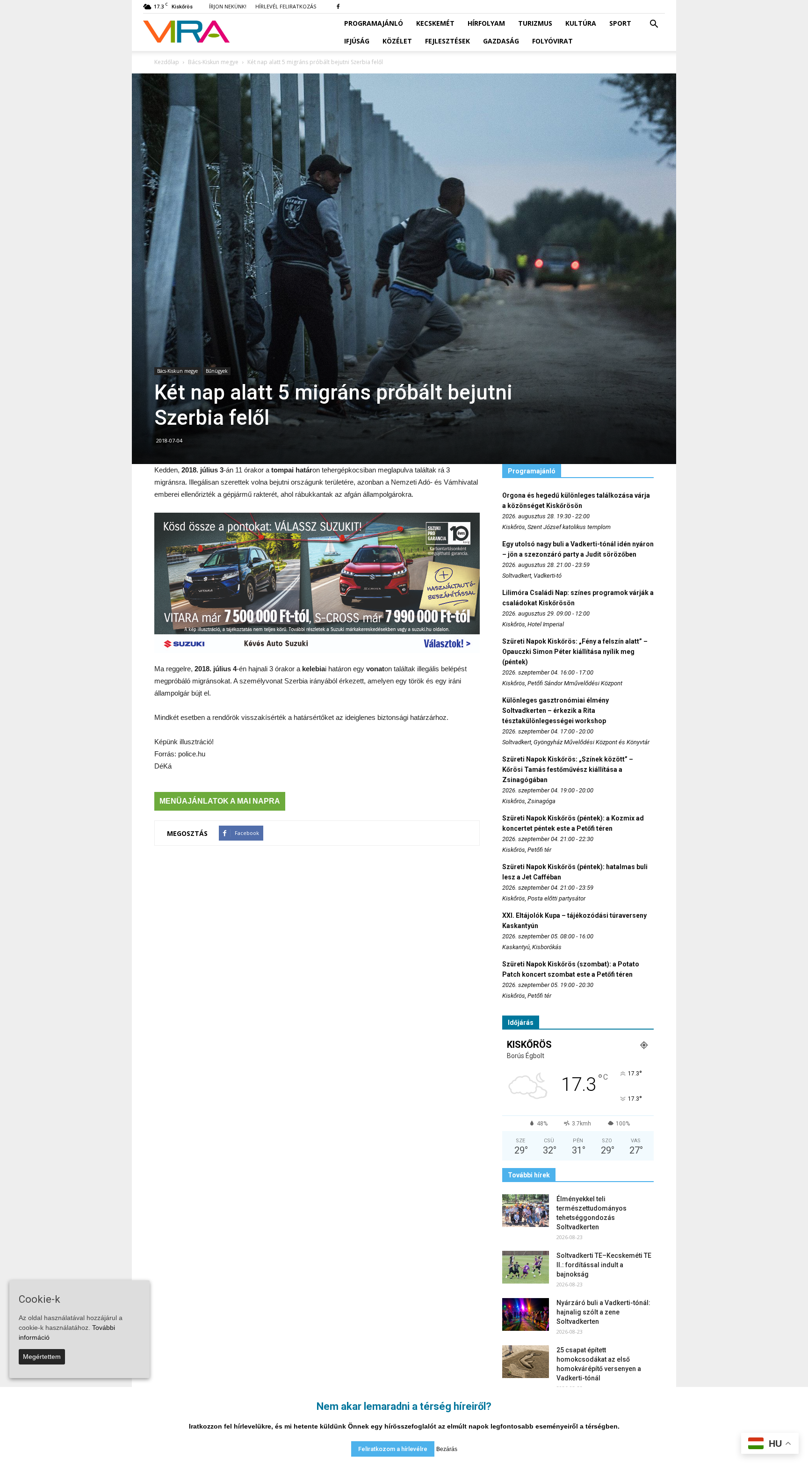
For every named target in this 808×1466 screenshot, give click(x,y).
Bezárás (446, 1449)
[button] (653, 24)
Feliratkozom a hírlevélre (392, 1448)
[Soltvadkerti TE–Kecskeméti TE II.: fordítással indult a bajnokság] (525, 1267)
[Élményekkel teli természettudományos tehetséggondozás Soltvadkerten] (525, 1210)
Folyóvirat (552, 40)
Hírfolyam (486, 23)
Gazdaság (501, 40)
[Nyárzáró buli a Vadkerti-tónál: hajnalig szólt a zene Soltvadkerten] (525, 1314)
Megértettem (42, 1356)
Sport (620, 23)
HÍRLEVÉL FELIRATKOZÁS (285, 6)
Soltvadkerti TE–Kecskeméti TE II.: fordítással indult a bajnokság (603, 1265)
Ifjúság (356, 40)
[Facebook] (338, 6)
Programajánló (373, 23)
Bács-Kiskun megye (177, 371)
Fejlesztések (447, 40)
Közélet (397, 40)
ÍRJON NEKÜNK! (227, 6)
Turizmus (535, 23)
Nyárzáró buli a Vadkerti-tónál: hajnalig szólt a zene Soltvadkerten (603, 1312)
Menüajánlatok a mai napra (219, 801)
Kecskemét (435, 23)
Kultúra (580, 23)
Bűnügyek (217, 371)
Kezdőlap (166, 62)
